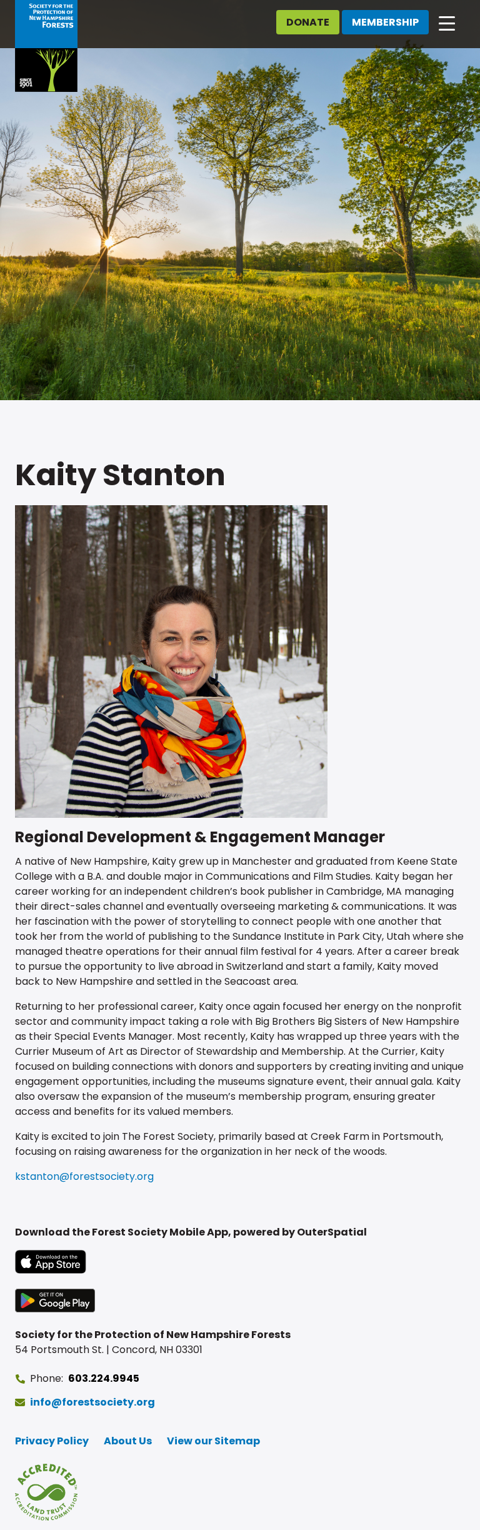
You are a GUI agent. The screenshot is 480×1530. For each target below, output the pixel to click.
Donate (307, 22)
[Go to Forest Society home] (46, 46)
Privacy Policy (52, 1441)
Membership (385, 22)
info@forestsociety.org (92, 1402)
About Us (128, 1441)
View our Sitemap (213, 1441)
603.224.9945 (103, 1378)
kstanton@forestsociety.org (84, 1176)
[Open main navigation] (447, 22)
